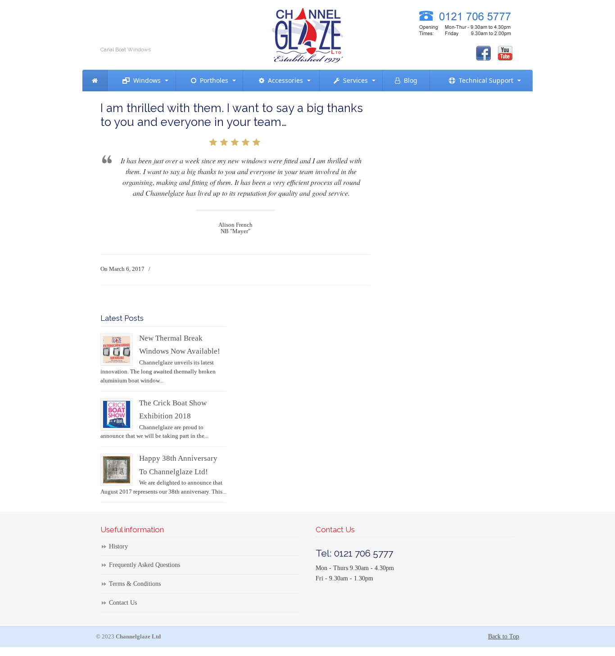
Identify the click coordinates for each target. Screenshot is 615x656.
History (118, 546)
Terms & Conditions (135, 583)
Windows (145, 80)
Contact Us (123, 602)
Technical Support (484, 80)
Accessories (283, 80)
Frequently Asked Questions (144, 565)
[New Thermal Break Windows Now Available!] (116, 361)
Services (353, 80)
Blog (408, 80)
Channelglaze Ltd (307, 33)
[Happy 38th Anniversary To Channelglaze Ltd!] (116, 481)
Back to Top (503, 636)
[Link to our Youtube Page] (505, 53)
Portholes (212, 80)
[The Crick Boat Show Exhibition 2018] (116, 425)
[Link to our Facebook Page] (483, 53)
